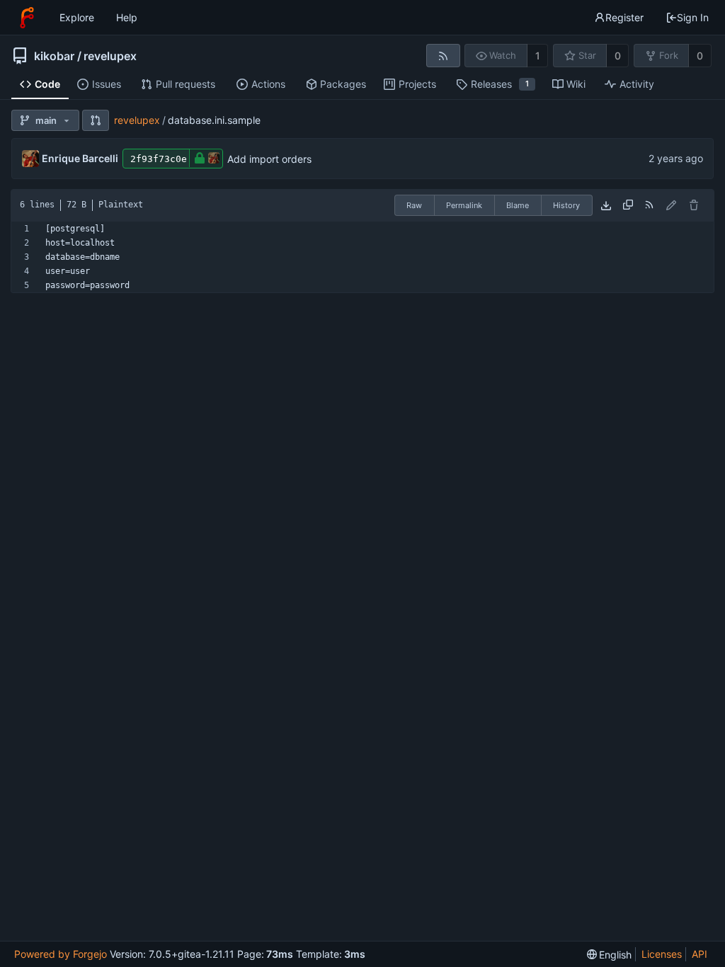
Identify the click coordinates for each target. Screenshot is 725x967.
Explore (76, 17)
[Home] (27, 17)
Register (624, 17)
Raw (414, 205)
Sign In (693, 17)
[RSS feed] (442, 55)
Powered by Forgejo (60, 954)
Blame (517, 205)
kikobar (54, 56)
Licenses (661, 954)
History (566, 205)
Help (126, 17)
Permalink (464, 205)
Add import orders (269, 159)
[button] (95, 120)
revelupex (110, 56)
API (699, 954)
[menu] (609, 955)
